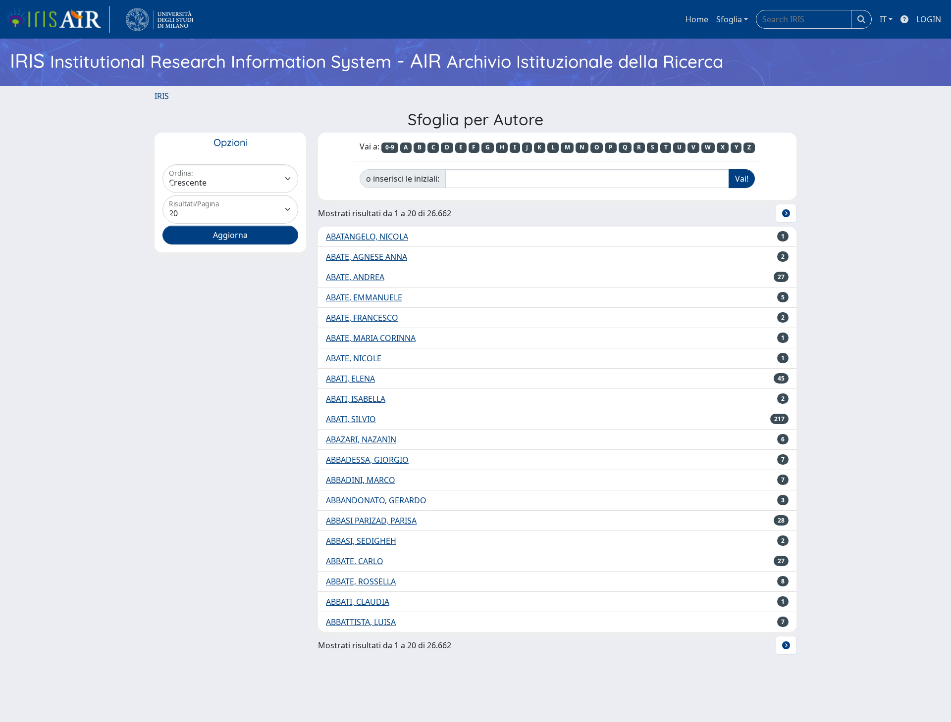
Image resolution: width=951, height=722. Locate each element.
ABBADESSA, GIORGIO (367, 459)
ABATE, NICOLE (353, 358)
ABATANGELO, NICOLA (367, 236)
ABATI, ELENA (350, 378)
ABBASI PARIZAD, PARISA (371, 520)
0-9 (389, 147)
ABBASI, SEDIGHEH (361, 540)
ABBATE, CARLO (354, 561)
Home (697, 19)
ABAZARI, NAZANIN (361, 439)
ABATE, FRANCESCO (362, 317)
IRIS (162, 96)
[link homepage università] (160, 19)
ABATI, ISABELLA (355, 398)
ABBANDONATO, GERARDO (376, 500)
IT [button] (883, 19)
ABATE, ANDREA (355, 277)
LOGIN (928, 19)
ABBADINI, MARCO (360, 480)
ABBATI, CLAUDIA (357, 601)
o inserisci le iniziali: (402, 178)
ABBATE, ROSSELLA (361, 581)
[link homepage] (58, 19)
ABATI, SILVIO (351, 419)
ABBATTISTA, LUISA (361, 622)
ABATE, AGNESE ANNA (366, 256)
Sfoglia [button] (729, 19)
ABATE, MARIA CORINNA (371, 338)
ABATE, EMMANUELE (364, 297)
